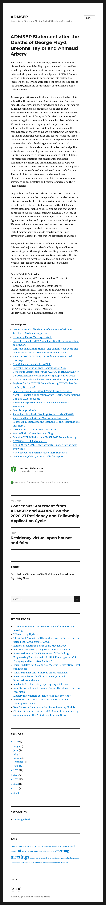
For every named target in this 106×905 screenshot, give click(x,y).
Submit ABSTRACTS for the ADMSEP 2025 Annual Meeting (44, 437)
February (18, 761)
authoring (64, 846)
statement (63, 482)
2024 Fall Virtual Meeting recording (33, 433)
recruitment (25, 863)
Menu (89, 18)
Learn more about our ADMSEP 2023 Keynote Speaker (42, 391)
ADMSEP (19, 16)
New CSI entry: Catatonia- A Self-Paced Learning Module (44, 707)
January (18, 765)
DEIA (27, 851)
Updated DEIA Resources (26, 398)
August (17, 746)
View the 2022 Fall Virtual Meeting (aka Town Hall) (41, 418)
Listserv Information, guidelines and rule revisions (42, 695)
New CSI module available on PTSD (32, 364)
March (17, 758)
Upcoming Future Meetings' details (32, 337)
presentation (15, 863)
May (16, 754)
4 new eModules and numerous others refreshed (40, 452)
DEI (23, 851)
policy (70, 858)
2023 (15, 779)
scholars (56, 863)
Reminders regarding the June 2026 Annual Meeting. (42, 649)
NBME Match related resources (30, 441)
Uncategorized (49, 482)
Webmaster (20, 482)
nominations (54, 858)
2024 (16, 774)
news (38, 858)
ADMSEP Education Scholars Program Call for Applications (46, 379)
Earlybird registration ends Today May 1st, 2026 (39, 368)
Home (14, 879)
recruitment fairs (38, 863)
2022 (16, 783)
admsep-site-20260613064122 (43, 846)
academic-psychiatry (23, 846)
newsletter (45, 858)
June (16, 750)
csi (19, 851)
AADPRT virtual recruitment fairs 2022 (34, 429)
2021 (15, 788)
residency (49, 863)
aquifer (57, 846)
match (53, 851)
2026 (16, 741)
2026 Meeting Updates (25, 634)
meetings (20, 857)
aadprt (13, 846)
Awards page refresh (24, 410)
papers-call (63, 858)
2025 (15, 770)
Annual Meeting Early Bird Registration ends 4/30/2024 (43, 414)
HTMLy (46, 897)
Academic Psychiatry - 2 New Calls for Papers (38, 456)
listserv (47, 851)
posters (76, 858)
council (13, 851)
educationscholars (37, 851)
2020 (16, 793)
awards (72, 846)
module (32, 858)
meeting (62, 851)
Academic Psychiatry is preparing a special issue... (41, 684)
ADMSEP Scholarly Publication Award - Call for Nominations (46, 395)
